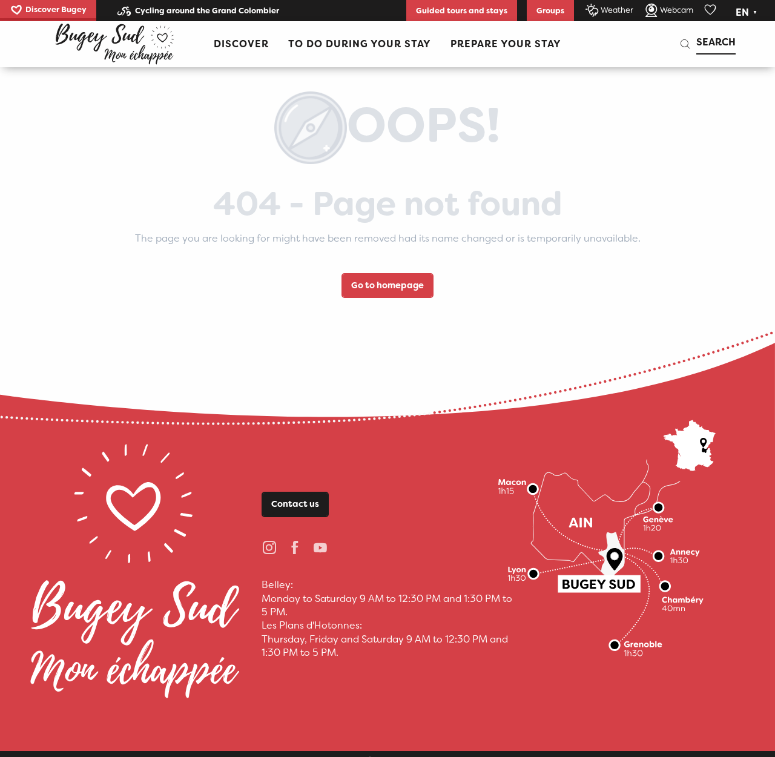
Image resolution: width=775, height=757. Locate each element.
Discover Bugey (56, 9)
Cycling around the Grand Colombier (207, 10)
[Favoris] (711, 10)
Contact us (295, 504)
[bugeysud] (114, 44)
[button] (747, 12)
